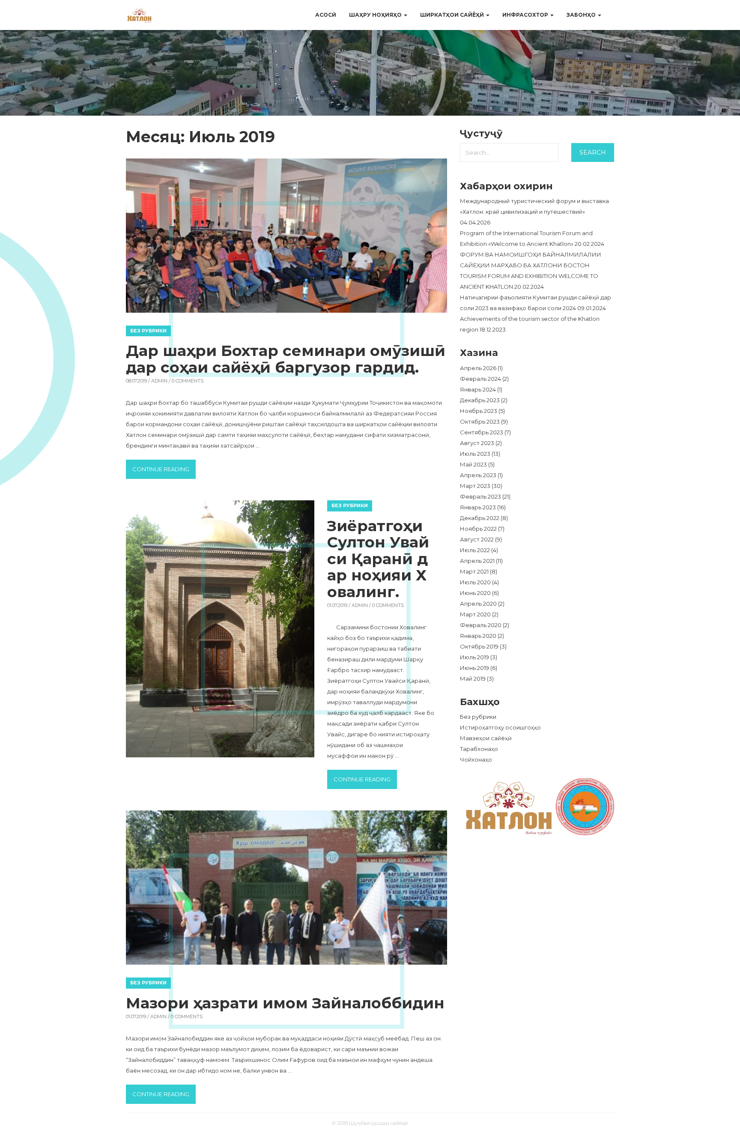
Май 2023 (473, 464)
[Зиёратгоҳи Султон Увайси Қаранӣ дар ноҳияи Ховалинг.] (220, 628)
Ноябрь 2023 (478, 410)
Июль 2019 (474, 657)
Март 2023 (475, 485)
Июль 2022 (475, 550)
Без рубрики (148, 331)
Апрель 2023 (478, 475)
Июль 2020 (475, 582)
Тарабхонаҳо (479, 748)
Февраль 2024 (480, 378)
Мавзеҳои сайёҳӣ (486, 738)
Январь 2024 (478, 389)
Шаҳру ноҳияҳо (376, 15)
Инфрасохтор (525, 15)
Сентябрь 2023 (481, 432)
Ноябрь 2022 (478, 528)
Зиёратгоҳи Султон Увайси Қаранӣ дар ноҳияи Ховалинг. (378, 559)
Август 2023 (477, 442)
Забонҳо (582, 15)
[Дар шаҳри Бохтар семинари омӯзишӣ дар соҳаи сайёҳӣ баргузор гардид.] (286, 235)
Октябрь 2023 (480, 421)
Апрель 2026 (478, 368)
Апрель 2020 (478, 603)
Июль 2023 (475, 453)
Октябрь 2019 (479, 646)
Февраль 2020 (480, 625)
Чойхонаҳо (476, 759)
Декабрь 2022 (479, 517)
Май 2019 (473, 678)
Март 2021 (474, 571)
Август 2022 (477, 539)
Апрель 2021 (477, 560)
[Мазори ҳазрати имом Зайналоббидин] (286, 887)
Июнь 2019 (474, 667)
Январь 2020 (478, 635)
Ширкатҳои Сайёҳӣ (452, 15)
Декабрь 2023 (480, 400)
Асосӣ (325, 15)
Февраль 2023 (480, 496)
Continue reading (164, 469)
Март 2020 (475, 614)
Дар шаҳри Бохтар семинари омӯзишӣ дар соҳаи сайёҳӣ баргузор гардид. (285, 359)
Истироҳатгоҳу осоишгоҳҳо (500, 727)
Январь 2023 (478, 507)
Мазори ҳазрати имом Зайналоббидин (285, 1003)
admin (159, 381)
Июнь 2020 (475, 592)
